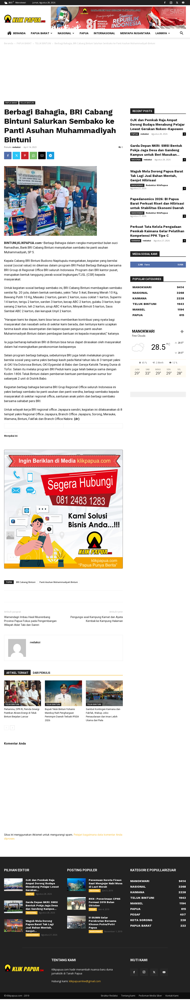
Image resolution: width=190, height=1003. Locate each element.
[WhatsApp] (33, 155)
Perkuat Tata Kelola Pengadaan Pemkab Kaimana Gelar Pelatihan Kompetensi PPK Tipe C (157, 231)
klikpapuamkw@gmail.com (85, 981)
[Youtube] (183, 2)
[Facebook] (165, 2)
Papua (84, 33)
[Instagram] (171, 2)
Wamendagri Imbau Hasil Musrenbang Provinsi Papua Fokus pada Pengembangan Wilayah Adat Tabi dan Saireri (30, 621)
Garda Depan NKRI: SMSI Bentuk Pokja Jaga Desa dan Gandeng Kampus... (42, 905)
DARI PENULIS (41, 672)
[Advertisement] (95, 73)
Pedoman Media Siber (150, 995)
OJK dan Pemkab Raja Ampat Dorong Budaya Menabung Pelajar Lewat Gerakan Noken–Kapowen (157, 124)
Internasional (104, 33)
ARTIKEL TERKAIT (17, 672)
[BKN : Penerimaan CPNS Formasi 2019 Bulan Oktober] (76, 903)
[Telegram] (50, 155)
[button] (181, 33)
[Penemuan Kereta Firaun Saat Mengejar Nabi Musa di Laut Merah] (76, 884)
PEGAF (93, 909)
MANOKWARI (137, 185)
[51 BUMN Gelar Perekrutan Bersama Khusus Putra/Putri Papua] (76, 922)
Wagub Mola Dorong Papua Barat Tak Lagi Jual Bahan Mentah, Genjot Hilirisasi (156, 175)
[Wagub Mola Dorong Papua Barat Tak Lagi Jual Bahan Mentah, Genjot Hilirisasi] (13, 925)
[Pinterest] (25, 155)
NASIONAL (136, 159)
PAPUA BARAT (24, 43)
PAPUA (134, 134)
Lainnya (161, 33)
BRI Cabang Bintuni (25, 582)
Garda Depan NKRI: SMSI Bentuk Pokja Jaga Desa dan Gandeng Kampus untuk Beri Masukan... (156, 150)
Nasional (64, 33)
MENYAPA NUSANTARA (135, 33)
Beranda (19, 33)
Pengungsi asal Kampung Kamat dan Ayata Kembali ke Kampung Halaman (97, 619)
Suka (180, 264)
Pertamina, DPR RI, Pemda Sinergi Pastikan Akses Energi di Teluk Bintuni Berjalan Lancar (21, 713)
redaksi (16, 147)
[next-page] (12, 727)
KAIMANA (135, 240)
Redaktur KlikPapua (157, 185)
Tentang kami (128, 995)
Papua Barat (40, 33)
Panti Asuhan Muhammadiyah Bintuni (59, 582)
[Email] (42, 155)
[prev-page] (6, 727)
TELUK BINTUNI (43, 43)
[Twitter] (177, 2)
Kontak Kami (172, 995)
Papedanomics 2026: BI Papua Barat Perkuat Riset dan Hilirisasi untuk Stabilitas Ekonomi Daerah (157, 203)
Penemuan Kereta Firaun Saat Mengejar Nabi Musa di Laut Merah (105, 883)
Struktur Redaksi (109, 995)
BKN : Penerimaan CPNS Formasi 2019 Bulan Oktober (104, 902)
